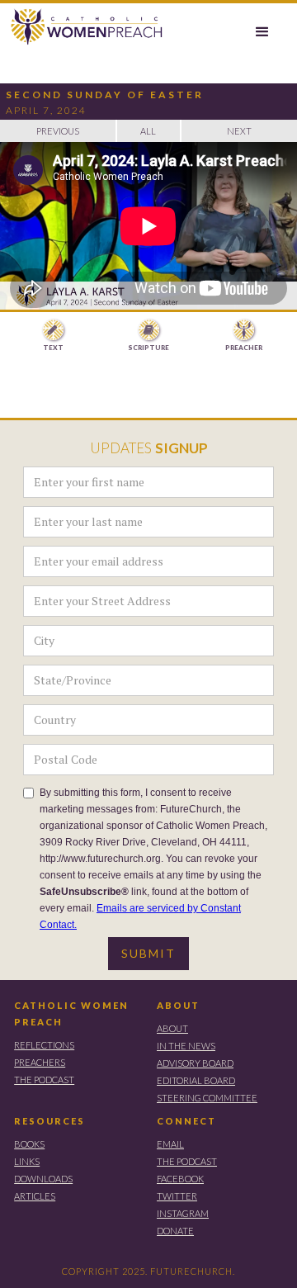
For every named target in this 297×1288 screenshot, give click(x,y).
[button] (262, 32)
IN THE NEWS (186, 1045)
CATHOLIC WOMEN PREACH (71, 1013)
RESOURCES (49, 1120)
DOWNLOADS (43, 1178)
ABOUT (178, 1005)
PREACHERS (39, 1062)
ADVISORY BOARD (195, 1063)
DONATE (175, 1230)
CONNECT (186, 1120)
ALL (148, 130)
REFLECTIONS (44, 1044)
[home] (83, 27)
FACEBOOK (180, 1178)
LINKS (27, 1161)
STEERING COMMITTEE (207, 1097)
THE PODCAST (44, 1079)
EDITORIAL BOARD (196, 1080)
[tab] (53, 336)
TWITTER (177, 1196)
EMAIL (170, 1144)
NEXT (239, 130)
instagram (183, 1213)
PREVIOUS (57, 130)
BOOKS (29, 1144)
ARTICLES (34, 1196)
